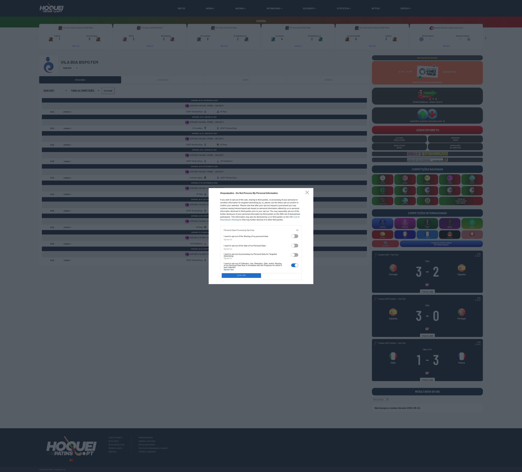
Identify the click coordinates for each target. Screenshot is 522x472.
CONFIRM (241, 275)
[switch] (294, 236)
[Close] (308, 193)
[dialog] (261, 236)
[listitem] (261, 230)
